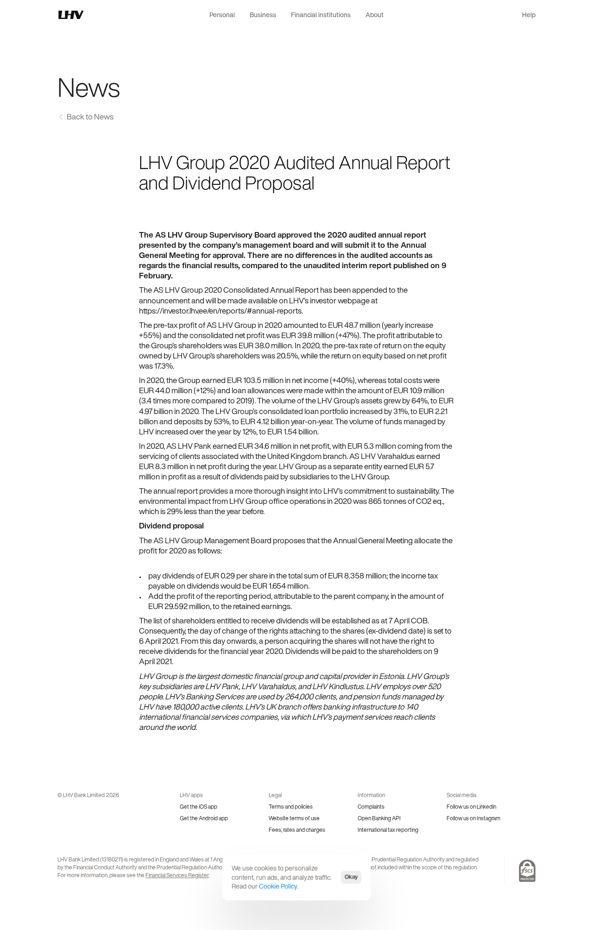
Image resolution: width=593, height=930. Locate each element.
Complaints (371, 807)
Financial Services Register (176, 875)
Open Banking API (379, 818)
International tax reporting (388, 830)
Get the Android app (204, 818)
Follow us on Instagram (473, 818)
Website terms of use (294, 818)
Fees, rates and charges (297, 830)
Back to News (90, 116)
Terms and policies (291, 807)
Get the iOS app (198, 807)
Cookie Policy (278, 886)
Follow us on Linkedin (471, 807)
